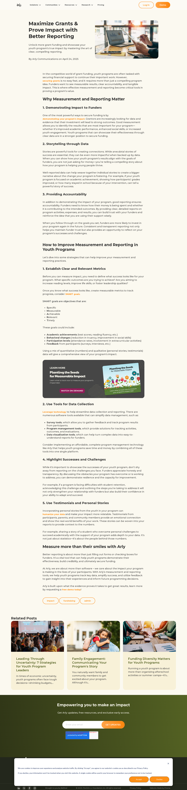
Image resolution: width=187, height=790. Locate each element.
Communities (51, 5)
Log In (146, 5)
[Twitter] (24, 788)
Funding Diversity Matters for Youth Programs (149, 660)
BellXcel (64, 788)
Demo (163, 5)
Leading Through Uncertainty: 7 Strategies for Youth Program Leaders (36, 664)
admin (87, 601)
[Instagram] (35, 788)
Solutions (34, 5)
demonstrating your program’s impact (64, 119)
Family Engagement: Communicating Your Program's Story (89, 662)
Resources (69, 5)
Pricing (101, 5)
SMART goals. (72, 294)
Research (86, 5)
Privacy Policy (135, 788)
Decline (159, 779)
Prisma (167, 788)
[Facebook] (29, 788)
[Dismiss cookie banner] (168, 763)
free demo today (71, 589)
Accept (139, 779)
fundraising (69, 601)
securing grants (51, 81)
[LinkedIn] (19, 788)
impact (50, 601)
